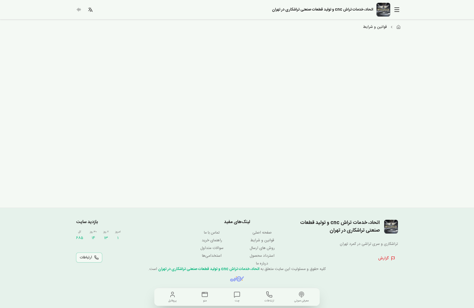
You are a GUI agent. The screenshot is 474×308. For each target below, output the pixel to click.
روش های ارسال (262, 248)
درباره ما (262, 263)
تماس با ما (212, 232)
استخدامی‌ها (212, 256)
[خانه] (398, 27)
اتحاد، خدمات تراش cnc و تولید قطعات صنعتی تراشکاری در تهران (208, 269)
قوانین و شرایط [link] (375, 27)
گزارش (383, 258)
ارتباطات (86, 257)
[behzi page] (237, 279)
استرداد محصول (262, 256)
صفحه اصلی (262, 232)
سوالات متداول (211, 248)
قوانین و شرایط (262, 240)
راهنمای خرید (212, 240)
